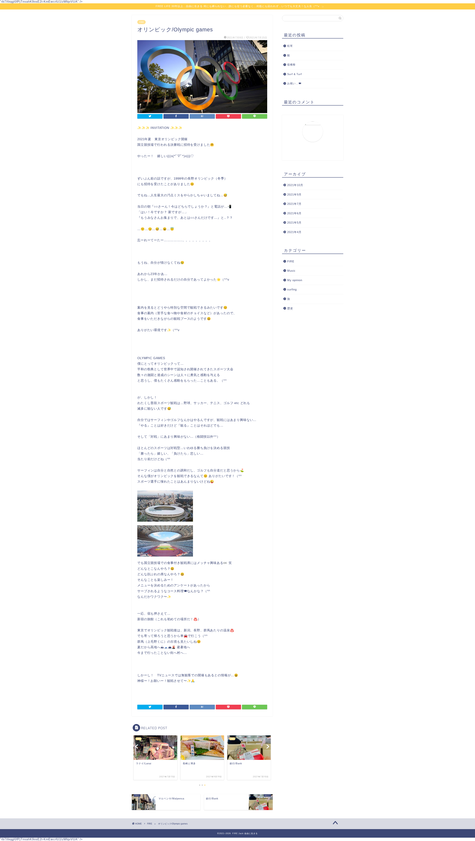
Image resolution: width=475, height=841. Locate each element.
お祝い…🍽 (294, 83)
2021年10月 (295, 185)
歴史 (290, 308)
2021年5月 (294, 222)
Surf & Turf (294, 74)
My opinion (294, 280)
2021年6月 (294, 213)
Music (291, 270)
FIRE (141, 22)
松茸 (290, 46)
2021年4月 (294, 232)
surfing (292, 289)
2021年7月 (294, 203)
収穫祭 (291, 64)
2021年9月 (294, 194)
